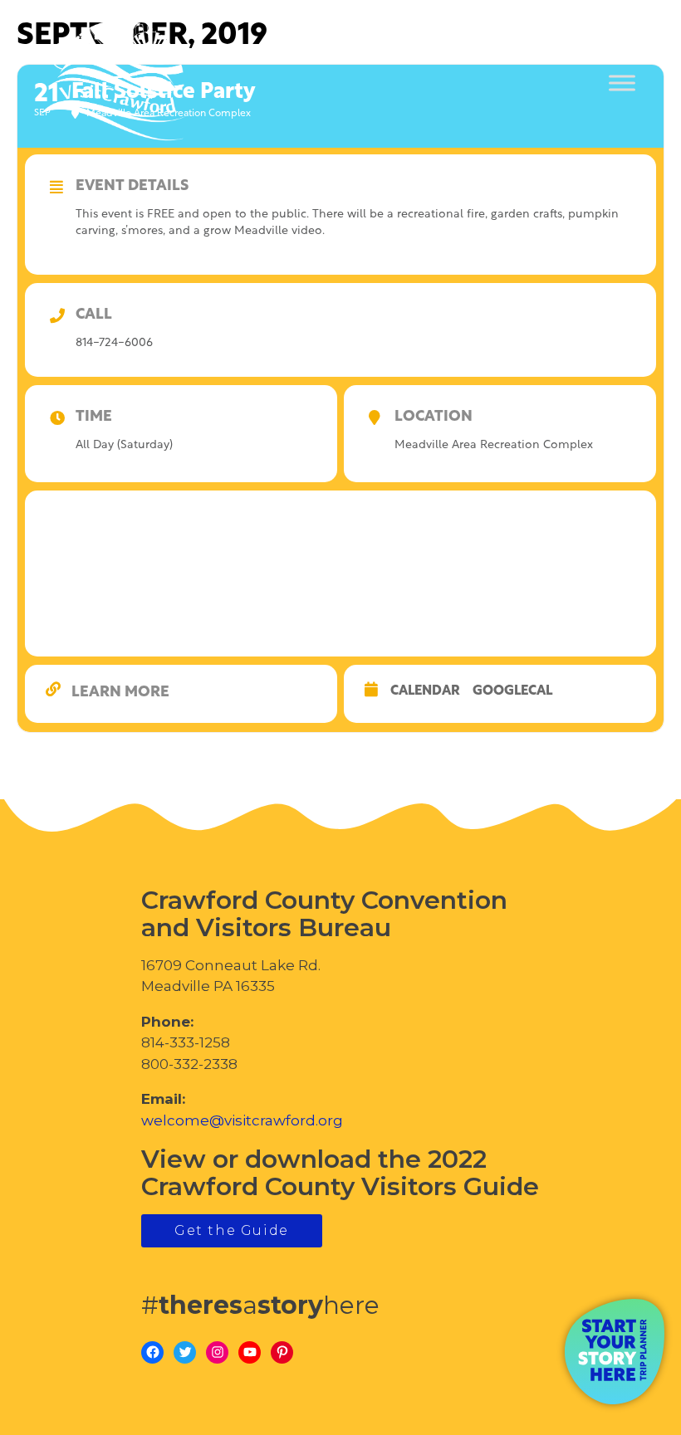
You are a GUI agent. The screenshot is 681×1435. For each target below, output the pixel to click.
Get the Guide (231, 1230)
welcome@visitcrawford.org (242, 1120)
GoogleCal (512, 691)
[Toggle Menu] (622, 83)
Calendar (425, 691)
